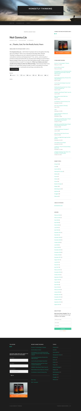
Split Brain (56, 191)
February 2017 (57, 269)
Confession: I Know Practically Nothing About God (62, 147)
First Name (12, 357)
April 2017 (56, 267)
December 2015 (57, 294)
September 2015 (57, 302)
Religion (56, 186)
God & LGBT (56, 169)
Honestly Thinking (40, 9)
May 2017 (56, 264)
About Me (12, 23)
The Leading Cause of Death (60, 142)
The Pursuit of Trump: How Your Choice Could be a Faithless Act (62, 87)
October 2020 (57, 242)
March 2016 (56, 287)
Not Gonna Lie (18, 37)
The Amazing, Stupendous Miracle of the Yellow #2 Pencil (62, 78)
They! (55, 109)
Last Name (12, 363)
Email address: (13, 369)
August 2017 (57, 259)
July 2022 (56, 227)
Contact (28, 23)
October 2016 (57, 274)
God (55, 166)
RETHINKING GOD (20, 23)
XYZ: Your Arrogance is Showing (60, 105)
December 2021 (57, 232)
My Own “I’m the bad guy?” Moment (61, 63)
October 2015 (57, 299)
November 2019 (57, 249)
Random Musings (57, 183)
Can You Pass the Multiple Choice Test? (62, 83)
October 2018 (57, 254)
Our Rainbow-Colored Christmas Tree (62, 101)
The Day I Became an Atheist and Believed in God (61, 114)
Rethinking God (57, 188)
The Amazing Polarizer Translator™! (61, 129)
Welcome (56, 196)
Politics (55, 178)
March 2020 (56, 247)
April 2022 (56, 230)
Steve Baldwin (22, 40)
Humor (55, 176)
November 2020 (57, 239)
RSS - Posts (33, 379)
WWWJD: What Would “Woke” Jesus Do (62, 92)
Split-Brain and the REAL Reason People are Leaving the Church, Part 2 (62, 119)
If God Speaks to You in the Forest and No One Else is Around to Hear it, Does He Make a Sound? (62, 72)
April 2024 (56, 222)
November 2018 (57, 252)
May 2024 (56, 220)
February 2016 (57, 289)
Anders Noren (65, 405)
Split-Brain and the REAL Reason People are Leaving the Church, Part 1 (62, 125)
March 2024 (56, 225)
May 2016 (56, 282)
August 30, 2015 (13, 40)
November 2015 (57, 297)
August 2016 (57, 279)
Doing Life (56, 164)
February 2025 (57, 217)
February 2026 (57, 215)
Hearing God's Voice (58, 171)
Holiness (56, 173)
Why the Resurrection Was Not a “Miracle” (61, 97)
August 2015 (57, 304)
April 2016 (56, 284)
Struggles (56, 193)
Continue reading (14, 69)
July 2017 (56, 262)
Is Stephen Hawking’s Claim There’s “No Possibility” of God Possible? (62, 152)
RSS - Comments (34, 382)
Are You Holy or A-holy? (59, 67)
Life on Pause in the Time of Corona (61, 133)
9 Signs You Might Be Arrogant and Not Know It (62, 138)
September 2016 (57, 277)
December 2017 (57, 257)
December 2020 (57, 237)
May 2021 (56, 234)
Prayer (55, 181)
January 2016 (57, 292)
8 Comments (30, 40)
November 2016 (57, 272)
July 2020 (56, 244)
